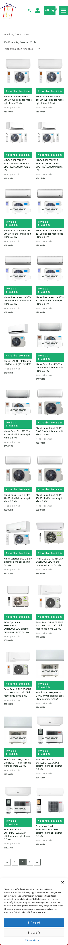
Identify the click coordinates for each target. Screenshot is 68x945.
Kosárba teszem (18, 91)
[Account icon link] (37, 10)
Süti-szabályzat (32, 940)
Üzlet (17, 34)
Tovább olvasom (12, 223)
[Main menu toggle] (63, 10)
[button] (62, 882)
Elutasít (34, 932)
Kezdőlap (8, 34)
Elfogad (34, 922)
